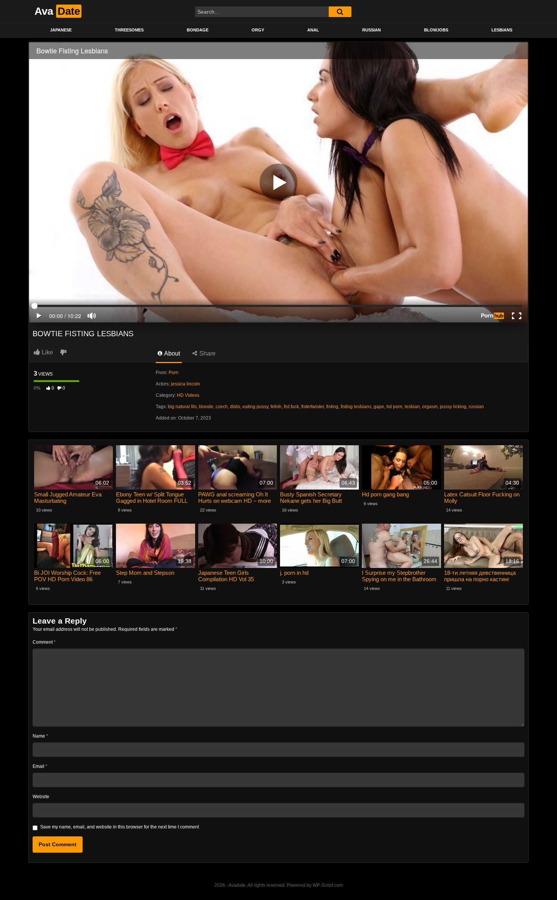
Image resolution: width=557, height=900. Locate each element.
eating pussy (255, 406)
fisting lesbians (356, 406)
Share (207, 353)
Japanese (61, 30)
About (171, 353)
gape (379, 406)
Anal (313, 30)
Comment (44, 642)
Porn (173, 372)
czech (222, 406)
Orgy (258, 30)
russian (476, 406)
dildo (235, 406)
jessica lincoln (185, 384)
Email (40, 766)
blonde (206, 406)
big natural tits (182, 406)
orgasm (430, 406)
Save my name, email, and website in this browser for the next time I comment (119, 827)
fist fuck (291, 406)
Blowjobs (436, 30)
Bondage (197, 30)
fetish (276, 406)
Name (40, 736)
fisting (332, 406)
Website (41, 796)
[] (340, 11)
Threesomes (129, 30)
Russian (371, 30)
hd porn (394, 406)
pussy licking (453, 406)
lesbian (412, 406)
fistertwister (312, 406)
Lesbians (501, 30)
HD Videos (188, 395)
